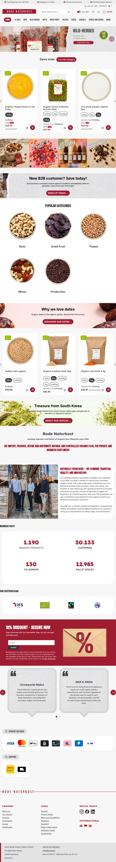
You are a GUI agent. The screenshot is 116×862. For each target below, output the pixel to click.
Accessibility (46, 833)
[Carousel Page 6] (65, 49)
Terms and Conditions (50, 817)
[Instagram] (82, 812)
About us (6, 811)
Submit (13, 647)
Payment (45, 824)
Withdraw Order (48, 830)
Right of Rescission (49, 827)
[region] (58, 39)
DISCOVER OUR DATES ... (58, 321)
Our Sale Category (66, 59)
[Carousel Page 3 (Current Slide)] (56, 49)
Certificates (7, 827)
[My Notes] (93, 12)
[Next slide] (111, 39)
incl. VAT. (83, 11)
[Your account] (98, 12)
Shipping (45, 821)
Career (5, 824)
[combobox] (56, 12)
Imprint (44, 811)
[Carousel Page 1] (50, 49)
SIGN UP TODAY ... (58, 193)
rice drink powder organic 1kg (94, 108)
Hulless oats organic (15, 371)
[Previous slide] (4, 39)
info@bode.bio (49, 850)
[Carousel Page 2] (53, 49)
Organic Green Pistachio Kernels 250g (56, 108)
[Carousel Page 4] (59, 49)
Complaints (7, 821)
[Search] (68, 12)
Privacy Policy (47, 814)
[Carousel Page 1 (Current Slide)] (56, 717)
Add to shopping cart (32, 127)
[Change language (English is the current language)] (110, 6)
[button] (81, 825)
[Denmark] (90, 825)
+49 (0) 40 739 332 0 (51, 847)
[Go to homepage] (19, 11)
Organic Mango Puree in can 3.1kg (20, 108)
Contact (5, 817)
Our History (7, 814)
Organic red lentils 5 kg (93, 371)
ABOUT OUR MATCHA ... (58, 420)
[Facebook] (87, 812)
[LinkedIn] (93, 812)
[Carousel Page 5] (62, 49)
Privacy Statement (49, 659)
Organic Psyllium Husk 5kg (57, 371)
